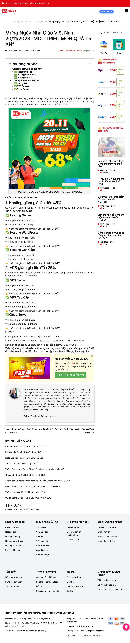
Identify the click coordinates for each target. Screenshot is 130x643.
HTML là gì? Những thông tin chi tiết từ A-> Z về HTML (111, 181)
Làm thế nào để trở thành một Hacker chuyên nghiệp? (111, 217)
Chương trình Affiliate (46, 577)
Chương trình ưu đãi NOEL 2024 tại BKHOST (26, 475)
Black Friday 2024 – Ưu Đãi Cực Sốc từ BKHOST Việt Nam (32, 486)
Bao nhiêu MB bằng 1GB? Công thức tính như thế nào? (111, 164)
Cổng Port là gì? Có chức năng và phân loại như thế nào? (111, 235)
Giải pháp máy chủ (78, 521)
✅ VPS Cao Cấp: (22, 86)
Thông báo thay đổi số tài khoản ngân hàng (25, 492)
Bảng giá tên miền (13, 582)
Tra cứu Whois (12, 586)
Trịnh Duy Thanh (32, 50)
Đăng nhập (106, 11)
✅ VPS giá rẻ (20, 83)
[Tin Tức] (103, 44)
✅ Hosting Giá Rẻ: (23, 71)
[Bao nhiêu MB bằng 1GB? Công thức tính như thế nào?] (111, 147)
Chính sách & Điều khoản (109, 573)
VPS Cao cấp (42, 532)
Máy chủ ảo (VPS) (47, 521)
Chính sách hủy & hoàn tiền (110, 589)
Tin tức (28, 21)
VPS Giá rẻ (41, 527)
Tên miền (10, 571)
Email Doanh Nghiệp (110, 521)
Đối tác (39, 586)
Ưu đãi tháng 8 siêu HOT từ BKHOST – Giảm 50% (28, 497)
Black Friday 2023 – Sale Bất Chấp (78, 429)
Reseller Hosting (13, 550)
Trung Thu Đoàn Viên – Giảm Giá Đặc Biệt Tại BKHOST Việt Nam (34, 429)
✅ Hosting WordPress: (25, 74)
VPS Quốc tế (42, 541)
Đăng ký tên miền (13, 577)
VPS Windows (42, 545)
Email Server (104, 532)
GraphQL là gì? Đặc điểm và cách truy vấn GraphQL (111, 199)
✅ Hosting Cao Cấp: (24, 77)
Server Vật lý (73, 527)
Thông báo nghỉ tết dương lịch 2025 (22, 463)
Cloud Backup (42, 554)
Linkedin (52, 416)
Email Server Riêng (107, 541)
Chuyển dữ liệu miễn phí (47, 591)
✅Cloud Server (21, 89)
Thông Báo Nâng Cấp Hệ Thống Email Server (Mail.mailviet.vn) (34, 469)
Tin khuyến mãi (40, 21)
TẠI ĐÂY (55, 228)
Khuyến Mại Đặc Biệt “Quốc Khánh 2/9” (23, 452)
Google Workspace (107, 527)
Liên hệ (70, 582)
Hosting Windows (13, 545)
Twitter (44, 416)
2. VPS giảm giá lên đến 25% (25, 80)
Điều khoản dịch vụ (107, 580)
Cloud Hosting (12, 527)
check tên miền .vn (70, 375)
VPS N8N (40, 536)
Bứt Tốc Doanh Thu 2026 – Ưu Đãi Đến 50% (25, 3)
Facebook (35, 416)
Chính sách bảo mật (107, 585)
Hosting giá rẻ (11, 532)
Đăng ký (120, 70)
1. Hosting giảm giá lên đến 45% (27, 69)
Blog (119, 53)
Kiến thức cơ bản (75, 586)
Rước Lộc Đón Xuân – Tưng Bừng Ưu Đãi (24, 458)
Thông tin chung (46, 571)
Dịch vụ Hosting (15, 521)
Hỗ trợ (70, 571)
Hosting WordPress (14, 541)
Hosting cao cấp (13, 536)
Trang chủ (18, 21)
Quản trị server (74, 539)
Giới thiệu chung (74, 577)
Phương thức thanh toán (47, 582)
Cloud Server (42, 550)
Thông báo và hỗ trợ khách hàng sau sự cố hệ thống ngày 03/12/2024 (37, 480)
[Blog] (119, 44)
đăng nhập (17, 509)
